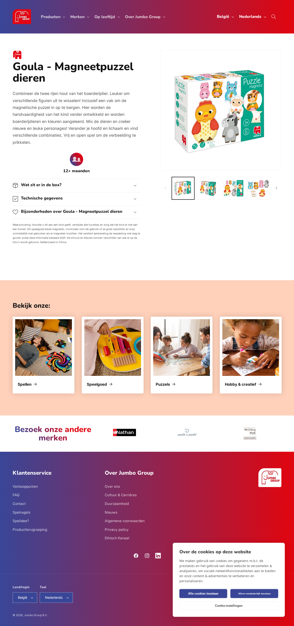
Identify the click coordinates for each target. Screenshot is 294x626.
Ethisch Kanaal (117, 538)
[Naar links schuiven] (166, 188)
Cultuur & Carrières (121, 495)
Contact (19, 503)
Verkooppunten (25, 486)
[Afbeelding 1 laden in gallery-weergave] (183, 188)
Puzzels (163, 385)
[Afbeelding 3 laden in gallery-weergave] (233, 188)
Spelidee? (21, 521)
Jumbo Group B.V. (35, 615)
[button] (52, 16)
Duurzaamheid (117, 503)
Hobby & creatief (240, 385)
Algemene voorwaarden (125, 521)
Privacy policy (117, 529)
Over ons (112, 486)
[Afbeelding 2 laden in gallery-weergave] (208, 188)
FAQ (16, 495)
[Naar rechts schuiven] (276, 188)
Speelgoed (97, 385)
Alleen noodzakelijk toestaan (254, 593)
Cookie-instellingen (229, 605)
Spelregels (21, 512)
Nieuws (111, 512)
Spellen (24, 385)
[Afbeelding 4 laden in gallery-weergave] (258, 188)
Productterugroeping (30, 529)
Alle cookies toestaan (203, 593)
